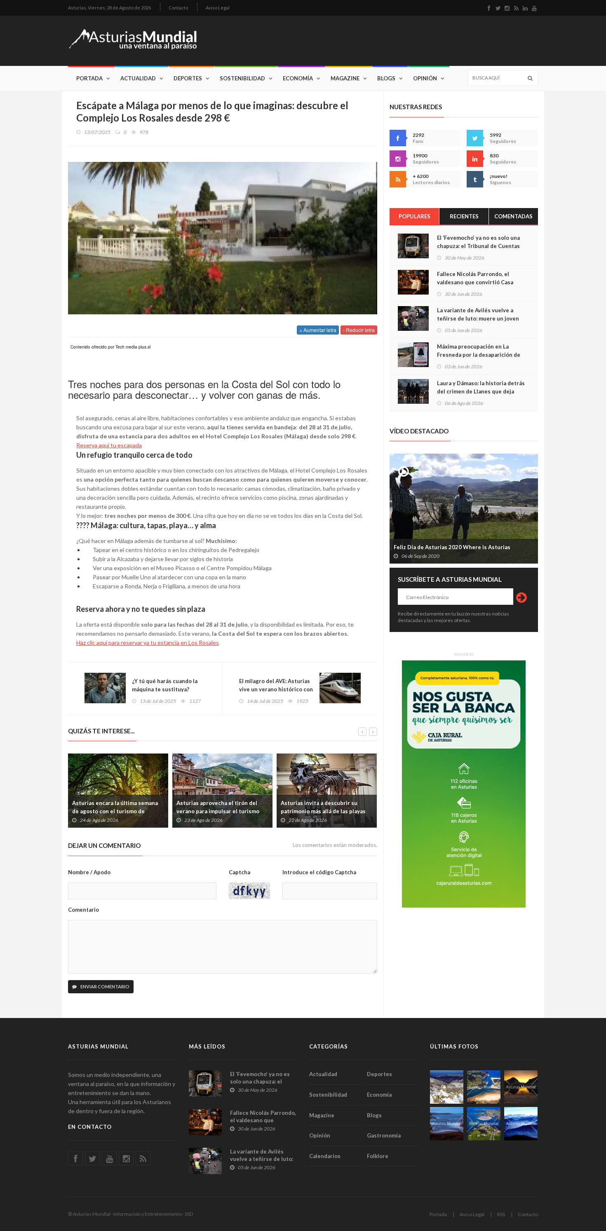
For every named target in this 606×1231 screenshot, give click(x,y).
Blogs (386, 78)
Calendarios (325, 1156)
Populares (414, 216)
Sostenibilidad (242, 78)
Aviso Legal (218, 7)
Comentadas (513, 216)
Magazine (345, 78)
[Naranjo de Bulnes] (446, 1087)
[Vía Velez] (446, 1123)
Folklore (377, 1156)
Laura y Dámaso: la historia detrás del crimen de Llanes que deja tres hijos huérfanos (481, 391)
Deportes (188, 78)
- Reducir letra (359, 329)
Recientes (464, 216)
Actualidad (138, 78)
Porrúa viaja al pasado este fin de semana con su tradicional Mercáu (373, 807)
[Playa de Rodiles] (483, 1087)
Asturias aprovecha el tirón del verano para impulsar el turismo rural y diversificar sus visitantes (163, 811)
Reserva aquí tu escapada (109, 445)
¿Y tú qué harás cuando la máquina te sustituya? (164, 685)
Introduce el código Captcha (319, 872)
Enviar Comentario (104, 986)
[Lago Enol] (521, 1087)
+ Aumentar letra (317, 329)
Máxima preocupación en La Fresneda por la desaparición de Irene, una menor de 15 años (478, 354)
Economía (298, 78)
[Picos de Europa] (521, 1123)
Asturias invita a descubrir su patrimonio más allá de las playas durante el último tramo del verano (270, 811)
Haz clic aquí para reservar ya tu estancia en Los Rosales (147, 642)
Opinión (425, 78)
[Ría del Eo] (483, 1123)
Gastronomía (384, 1135)
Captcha (239, 872)
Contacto (178, 7)
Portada (89, 78)
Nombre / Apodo (89, 872)
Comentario (83, 909)
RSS (501, 1214)
